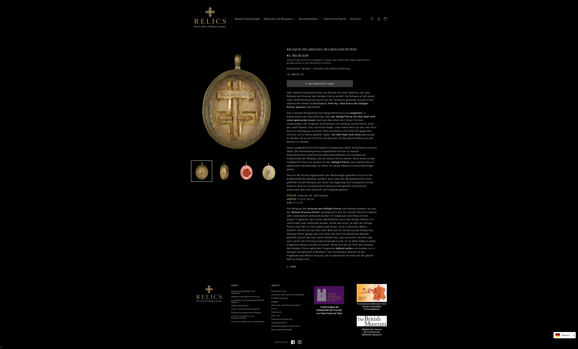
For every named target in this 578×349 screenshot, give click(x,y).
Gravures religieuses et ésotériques (247, 321)
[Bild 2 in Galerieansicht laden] (224, 171)
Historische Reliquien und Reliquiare (243, 292)
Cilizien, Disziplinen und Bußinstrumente (242, 317)
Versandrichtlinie (279, 322)
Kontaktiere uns (278, 291)
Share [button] (293, 266)
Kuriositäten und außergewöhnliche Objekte (247, 301)
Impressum (276, 312)
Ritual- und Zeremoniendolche (245, 309)
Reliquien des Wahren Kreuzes (245, 296)
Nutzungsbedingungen (281, 329)
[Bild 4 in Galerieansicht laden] (268, 171)
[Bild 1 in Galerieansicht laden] (201, 171)
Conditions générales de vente (285, 326)
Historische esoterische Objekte (246, 312)
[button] (279, 18)
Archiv (274, 308)
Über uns (275, 315)
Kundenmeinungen (280, 298)
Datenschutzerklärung (281, 319)
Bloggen (275, 302)
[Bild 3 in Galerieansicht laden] (246, 171)
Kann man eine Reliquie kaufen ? (286, 305)
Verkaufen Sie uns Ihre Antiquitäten (287, 294)
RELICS (285, 342)
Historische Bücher (240, 305)
